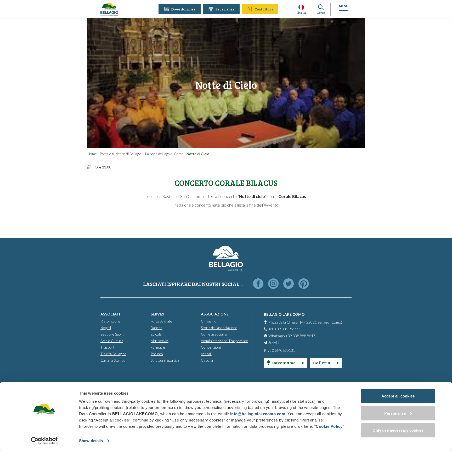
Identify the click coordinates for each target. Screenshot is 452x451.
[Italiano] (301, 7)
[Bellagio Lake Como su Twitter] (288, 284)
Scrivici (273, 342)
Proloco (157, 354)
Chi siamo (209, 321)
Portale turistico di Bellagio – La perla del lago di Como (142, 153)
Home (92, 153)
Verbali (206, 354)
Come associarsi (214, 334)
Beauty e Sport (112, 334)
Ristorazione (110, 321)
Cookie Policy (329, 426)
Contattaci (264, 9)
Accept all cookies (398, 396)
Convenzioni (211, 347)
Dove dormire (183, 9)
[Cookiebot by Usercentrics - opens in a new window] (44, 441)
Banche (156, 327)
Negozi (105, 327)
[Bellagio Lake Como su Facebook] (258, 284)
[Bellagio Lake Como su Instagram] (273, 284)
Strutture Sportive (165, 360)
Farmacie (158, 347)
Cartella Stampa (112, 360)
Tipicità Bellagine (113, 354)
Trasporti (107, 347)
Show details (91, 440)
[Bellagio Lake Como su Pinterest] (303, 284)
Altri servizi (159, 340)
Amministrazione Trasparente (224, 340)
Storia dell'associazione (219, 327)
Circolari (207, 360)
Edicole (156, 334)
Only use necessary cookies (397, 430)
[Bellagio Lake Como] (109, 9)
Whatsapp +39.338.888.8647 (291, 335)
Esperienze (225, 9)
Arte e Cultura (111, 340)
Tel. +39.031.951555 (284, 329)
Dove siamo (284, 362)
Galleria (322, 362)
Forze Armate (161, 321)
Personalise (395, 413)
